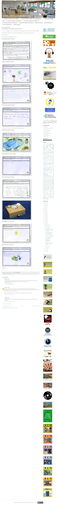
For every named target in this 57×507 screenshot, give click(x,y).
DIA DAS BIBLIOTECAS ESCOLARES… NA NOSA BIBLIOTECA (49, 233)
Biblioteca (45, 148)
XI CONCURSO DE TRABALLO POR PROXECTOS (14, 20)
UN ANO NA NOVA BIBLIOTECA (47, 136)
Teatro (47, 196)
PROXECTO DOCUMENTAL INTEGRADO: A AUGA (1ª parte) (49, 230)
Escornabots (45, 167)
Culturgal (48, 154)
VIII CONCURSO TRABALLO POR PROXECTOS (10, 22)
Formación (45, 169)
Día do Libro (50, 160)
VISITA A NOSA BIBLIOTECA (7, 24)
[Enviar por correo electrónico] (15, 272)
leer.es (52, 175)
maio (46, 249)
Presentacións (51, 187)
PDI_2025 (44, 185)
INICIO (3, 20)
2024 (45, 204)
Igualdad (44, 171)
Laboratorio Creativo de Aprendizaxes (48, 173)
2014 (45, 217)
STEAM (44, 196)
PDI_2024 (50, 184)
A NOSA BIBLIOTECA (47, 130)
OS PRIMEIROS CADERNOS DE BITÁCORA (48, 240)
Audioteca (50, 146)
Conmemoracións (50, 152)
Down (52, 164)
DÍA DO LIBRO (46, 132)
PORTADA (45, 127)
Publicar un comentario (7, 303)
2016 (45, 214)
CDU (49, 151)
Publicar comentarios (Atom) (13, 307)
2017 (45, 213)
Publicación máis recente (7, 306)
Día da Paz (46, 155)
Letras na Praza (45, 177)
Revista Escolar (45, 194)
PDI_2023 (44, 184)
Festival (51, 168)
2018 (45, 211)
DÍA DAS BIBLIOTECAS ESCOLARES (48, 134)
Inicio (22, 306)
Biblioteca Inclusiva (46, 150)
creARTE (44, 154)
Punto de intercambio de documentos (48, 190)
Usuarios (12, 273)
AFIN (46, 143)
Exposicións (51, 167)
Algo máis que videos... (48, 145)
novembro (47, 226)
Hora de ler (50, 170)
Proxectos (47, 189)
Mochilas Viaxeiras (7, 273)
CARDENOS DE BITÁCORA (49, 235)
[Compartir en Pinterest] (18, 272)
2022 (45, 207)
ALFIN (48, 144)
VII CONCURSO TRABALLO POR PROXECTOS (26, 22)
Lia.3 (50, 177)
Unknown (6, 287)
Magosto (52, 178)
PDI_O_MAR (52, 185)
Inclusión (51, 171)
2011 (45, 222)
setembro (47, 246)
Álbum (44, 144)
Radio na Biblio (47, 191)
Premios (45, 187)
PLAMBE (46, 186)
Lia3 (53, 177)
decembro (47, 225)
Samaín (44, 195)
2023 (45, 205)
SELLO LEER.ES (46, 129)
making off (46, 179)
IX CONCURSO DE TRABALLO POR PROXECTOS (31, 20)
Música (44, 181)
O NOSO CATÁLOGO (16, 24)
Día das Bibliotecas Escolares (48, 157)
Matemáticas (51, 179)
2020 (45, 210)
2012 (45, 220)
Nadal (48, 181)
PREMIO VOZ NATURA (39, 22)
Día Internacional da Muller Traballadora (48, 162)
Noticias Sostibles (51, 182)
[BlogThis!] (16, 272)
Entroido (44, 165)
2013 (45, 219)
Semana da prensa (50, 195)
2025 (45, 202)
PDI (50, 183)
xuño (46, 248)
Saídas (51, 194)
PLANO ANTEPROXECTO (48, 22)
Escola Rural (51, 166)
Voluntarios (48, 197)
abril (46, 251)
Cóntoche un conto (49, 153)
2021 (45, 208)
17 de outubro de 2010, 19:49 (9, 284)
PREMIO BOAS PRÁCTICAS (48, 128)
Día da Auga (52, 154)
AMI (44, 147)
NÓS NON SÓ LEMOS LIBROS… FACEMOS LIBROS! (49, 243)
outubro (46, 228)
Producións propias (49, 188)
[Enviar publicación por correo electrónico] (13, 272)
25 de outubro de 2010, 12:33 (9, 301)
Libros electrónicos (47, 178)
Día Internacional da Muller (47, 161)
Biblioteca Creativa (47, 149)
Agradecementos (50, 143)
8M (43, 143)
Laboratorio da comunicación (48, 175)
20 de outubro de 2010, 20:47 (9, 294)
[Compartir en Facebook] (18, 272)
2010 (45, 223)
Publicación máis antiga (37, 306)
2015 (45, 216)
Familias (45, 168)
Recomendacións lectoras (47, 193)
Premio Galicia (51, 186)
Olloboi (46, 183)
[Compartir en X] (17, 272)
